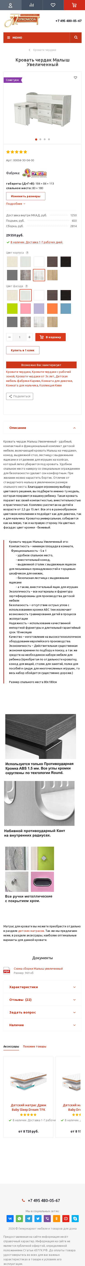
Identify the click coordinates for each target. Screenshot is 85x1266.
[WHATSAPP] (19, 1218)
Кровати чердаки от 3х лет (35, 376)
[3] (17, 152)
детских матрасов (31, 930)
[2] (12, 152)
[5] (25, 152)
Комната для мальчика (22, 385)
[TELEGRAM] (28, 1218)
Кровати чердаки (18, 371)
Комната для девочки (56, 380)
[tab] (15, 203)
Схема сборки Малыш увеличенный (38, 968)
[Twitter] (37, 1218)
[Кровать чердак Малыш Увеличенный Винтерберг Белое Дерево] (42, 106)
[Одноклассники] (56, 1218)
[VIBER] (47, 1218)
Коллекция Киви (50, 385)
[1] (8, 152)
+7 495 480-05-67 (69, 20)
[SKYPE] (75, 1218)
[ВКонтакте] (10, 1218)
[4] (21, 152)
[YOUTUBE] (65, 1218)
